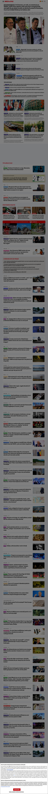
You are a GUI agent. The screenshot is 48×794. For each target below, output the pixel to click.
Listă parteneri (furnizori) (5, 786)
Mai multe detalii (10, 769)
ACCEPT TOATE (16, 789)
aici (14, 775)
